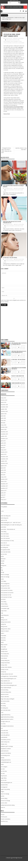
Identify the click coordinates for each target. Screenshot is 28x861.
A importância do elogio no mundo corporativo (18, 368)
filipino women (4, 644)
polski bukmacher (5, 751)
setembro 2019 (4, 438)
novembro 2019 (4, 434)
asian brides (3, 527)
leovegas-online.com (5, 721)
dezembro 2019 (4, 431)
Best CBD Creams (5, 536)
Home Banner (4, 658)
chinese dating (4, 604)
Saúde (2, 764)
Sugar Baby (9, 42)
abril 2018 (3, 474)
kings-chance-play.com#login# (7, 699)
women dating (4, 798)
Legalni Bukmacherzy (5, 714)
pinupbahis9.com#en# (6, 748)
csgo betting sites (5, 615)
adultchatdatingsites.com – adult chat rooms (11, 522)
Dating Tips (3, 624)
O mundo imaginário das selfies (18, 383)
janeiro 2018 (3, 481)
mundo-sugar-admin (19, 38)
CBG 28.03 (3, 599)
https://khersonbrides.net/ (6, 683)
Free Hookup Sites (5, 653)
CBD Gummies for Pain (6, 595)
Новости (3, 807)
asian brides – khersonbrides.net (8, 529)
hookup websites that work (7, 674)
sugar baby (20, 47)
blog (2, 570)
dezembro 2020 (4, 404)
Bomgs (2, 572)
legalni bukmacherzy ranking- (7, 717)
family (2, 642)
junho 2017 (3, 492)
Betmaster (3, 558)
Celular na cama (15, 39)
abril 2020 (3, 422)
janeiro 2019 (3, 454)
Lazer (2, 712)
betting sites (3, 565)
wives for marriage (5, 793)
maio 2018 (3, 472)
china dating (3, 601)
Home (3, 17)
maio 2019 (3, 445)
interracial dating (4, 689)
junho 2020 (3, 418)
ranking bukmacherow (6, 760)
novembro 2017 (4, 486)
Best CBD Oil (4, 543)
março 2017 (3, 499)
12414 (2, 511)
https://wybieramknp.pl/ (6, 687)
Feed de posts (4, 816)
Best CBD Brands (5, 533)
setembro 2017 (4, 488)
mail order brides (4, 732)
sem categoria (4, 766)
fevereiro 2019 (4, 452)
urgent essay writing (5, 789)
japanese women (4, 694)
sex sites (3, 773)
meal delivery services (5, 739)
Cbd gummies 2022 (5, 585)
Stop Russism (4, 775)
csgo (2, 613)
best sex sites (4, 554)
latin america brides (5, 701)
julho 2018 (3, 468)
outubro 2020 (4, 409)
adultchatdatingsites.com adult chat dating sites (11, 524)
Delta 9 (2, 633)
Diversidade (3, 635)
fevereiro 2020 (4, 427)
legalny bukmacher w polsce (7, 719)
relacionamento (7, 41)
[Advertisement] (14, 133)
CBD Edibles (3, 581)
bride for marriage (5, 574)
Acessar (2, 814)
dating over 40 (4, 619)
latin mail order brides (5, 710)
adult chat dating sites (6, 515)
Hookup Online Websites (6, 667)
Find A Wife (3, 647)
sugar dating (3, 778)
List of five (3, 723)
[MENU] (1, 11)
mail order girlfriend (5, 735)
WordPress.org (4, 821)
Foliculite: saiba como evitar (17, 376)
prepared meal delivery (6, 753)
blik (1, 567)
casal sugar (9, 39)
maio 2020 (3, 420)
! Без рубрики (4, 506)
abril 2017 (3, 497)
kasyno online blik (5, 696)
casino (2, 579)
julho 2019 (3, 440)
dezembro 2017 (4, 483)
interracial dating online (6, 692)
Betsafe (2, 561)
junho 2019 (3, 443)
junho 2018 (3, 470)
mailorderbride (4, 737)
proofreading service (5, 755)
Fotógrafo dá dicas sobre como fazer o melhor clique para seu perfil (6, 150)
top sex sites (3, 780)
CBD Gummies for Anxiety (6, 590)
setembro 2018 (4, 463)
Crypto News (4, 610)
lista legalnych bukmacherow (7, 726)
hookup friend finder (5, 662)
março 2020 (3, 425)
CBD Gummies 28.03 (5, 588)
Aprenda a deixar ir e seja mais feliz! (21, 148)
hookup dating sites (5, 660)
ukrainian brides (4, 784)
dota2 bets (3, 637)
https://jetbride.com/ (5, 680)
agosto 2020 (3, 413)
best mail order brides (5, 552)
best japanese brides (5, 549)
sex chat (3, 769)
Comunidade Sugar (5, 608)
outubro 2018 (4, 461)
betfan (2, 556)
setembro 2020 (4, 411)
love (2, 728)
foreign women (4, 651)
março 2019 (3, 449)
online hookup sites (5, 741)
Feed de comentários (5, 819)
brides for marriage (5, 576)
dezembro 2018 (4, 456)
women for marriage (5, 800)
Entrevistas (3, 640)
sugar (5, 42)
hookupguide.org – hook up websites (9, 676)
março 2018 (3, 477)
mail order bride (4, 730)
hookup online (4, 665)
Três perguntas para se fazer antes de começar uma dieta (13, 186)
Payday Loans (4, 744)
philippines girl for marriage (7, 746)
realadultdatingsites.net (6, 762)
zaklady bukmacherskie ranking (7, 805)
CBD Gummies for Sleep (6, 597)
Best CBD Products (5, 545)
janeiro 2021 (3, 402)
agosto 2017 (3, 490)
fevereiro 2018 (4, 479)
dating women (4, 626)
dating (2, 617)
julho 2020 (3, 416)
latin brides (3, 703)
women (2, 796)
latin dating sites (4, 708)
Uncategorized (4, 787)
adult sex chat (4, 520)
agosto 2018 (3, 465)
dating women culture (5, 628)
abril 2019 (3, 447)
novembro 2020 (4, 407)
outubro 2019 (4, 436)
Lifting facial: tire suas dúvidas (10, 257)
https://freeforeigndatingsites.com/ (8, 678)
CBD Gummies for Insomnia (7, 592)
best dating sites (4, 547)
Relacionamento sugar (16, 41)
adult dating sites (4, 518)
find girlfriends (4, 649)
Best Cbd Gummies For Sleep (7, 540)
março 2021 (3, 397)
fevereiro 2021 (4, 400)
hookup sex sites (4, 669)
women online (4, 803)
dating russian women (6, 622)
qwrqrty (2, 757)
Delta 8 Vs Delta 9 (5, 631)
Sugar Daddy (15, 42)
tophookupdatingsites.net (6, 782)
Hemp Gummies (4, 656)
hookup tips (3, 671)
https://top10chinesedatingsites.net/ (9, 685)
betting (2, 563)
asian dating (3, 531)
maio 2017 (3, 495)
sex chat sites (4, 771)
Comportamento (9, 17)
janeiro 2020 (3, 429)
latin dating (3, 705)
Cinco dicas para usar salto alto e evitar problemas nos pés (12, 222)
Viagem (2, 791)
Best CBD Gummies (5, 538)
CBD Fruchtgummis (5, 583)
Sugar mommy (21, 42)
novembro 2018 (4, 459)
